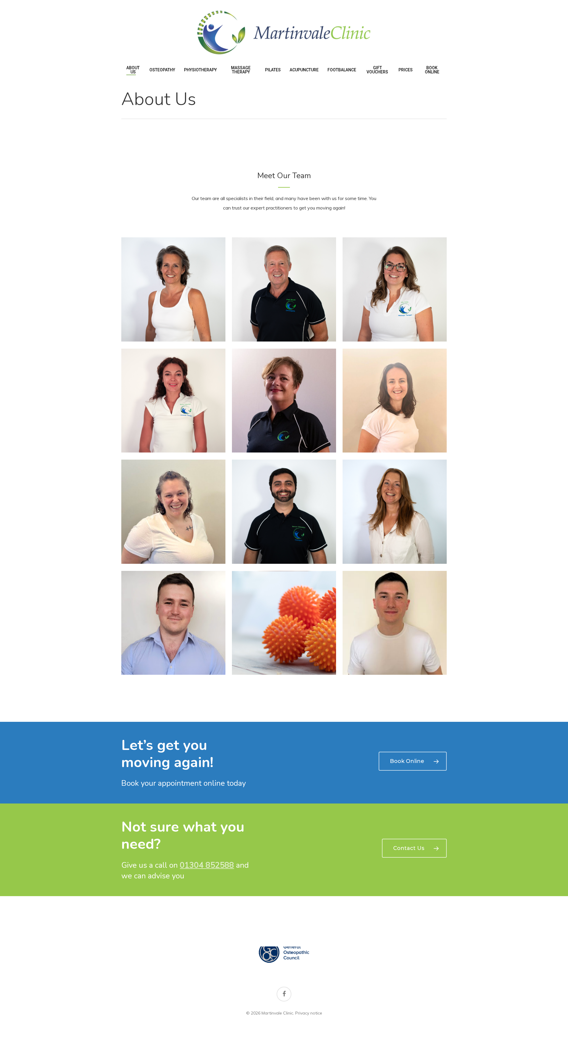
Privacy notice (308, 1013)
